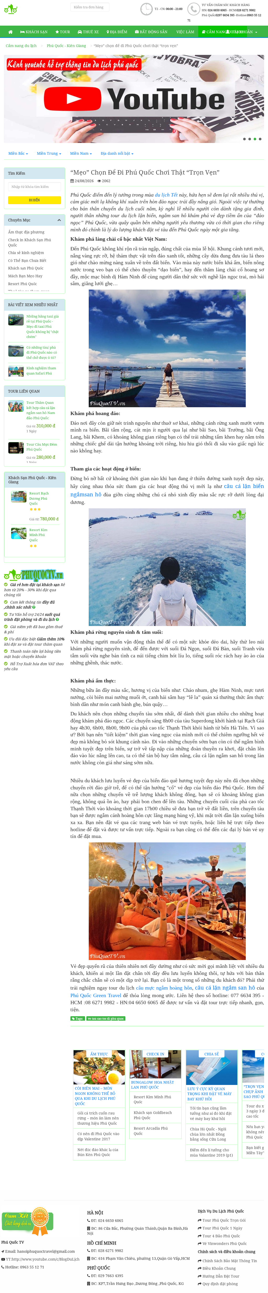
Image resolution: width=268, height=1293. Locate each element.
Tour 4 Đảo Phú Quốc (221, 1235)
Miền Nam (79, 153)
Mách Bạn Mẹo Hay (25, 275)
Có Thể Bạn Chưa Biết (27, 260)
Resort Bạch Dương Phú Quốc (39, 498)
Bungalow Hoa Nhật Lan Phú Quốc (152, 1085)
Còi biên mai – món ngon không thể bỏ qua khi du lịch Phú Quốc (95, 1096)
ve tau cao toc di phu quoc (106, 1018)
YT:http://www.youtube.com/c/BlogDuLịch (42, 1259)
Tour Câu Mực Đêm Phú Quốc (41, 447)
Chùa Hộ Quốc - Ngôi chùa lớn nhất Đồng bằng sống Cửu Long (208, 1134)
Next (255, 101)
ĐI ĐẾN (34, 200)
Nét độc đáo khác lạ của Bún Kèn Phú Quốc (97, 1152)
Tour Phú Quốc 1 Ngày (222, 1228)
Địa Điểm (118, 31)
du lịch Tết (166, 195)
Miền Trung (47, 153)
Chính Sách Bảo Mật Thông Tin (230, 1260)
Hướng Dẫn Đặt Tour (221, 1276)
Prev (13, 101)
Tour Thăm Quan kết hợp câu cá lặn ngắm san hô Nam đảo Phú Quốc (40, 410)
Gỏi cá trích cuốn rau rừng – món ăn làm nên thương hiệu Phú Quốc (98, 1118)
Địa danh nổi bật (115, 153)
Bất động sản (153, 31)
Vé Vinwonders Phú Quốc (225, 1243)
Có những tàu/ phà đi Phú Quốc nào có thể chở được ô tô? (41, 352)
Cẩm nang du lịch (21, 45)
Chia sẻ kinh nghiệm (26, 252)
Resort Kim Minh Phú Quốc (38, 534)
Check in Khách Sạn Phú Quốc (29, 242)
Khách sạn (36, 31)
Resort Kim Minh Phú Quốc (152, 1099)
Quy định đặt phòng (220, 1283)
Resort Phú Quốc (22, 283)
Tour (64, 31)
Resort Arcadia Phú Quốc (151, 1131)
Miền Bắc (16, 153)
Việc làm (184, 31)
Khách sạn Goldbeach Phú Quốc (153, 1115)
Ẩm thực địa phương (26, 231)
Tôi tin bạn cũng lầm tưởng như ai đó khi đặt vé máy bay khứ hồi (211, 1113)
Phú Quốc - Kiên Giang (66, 45)
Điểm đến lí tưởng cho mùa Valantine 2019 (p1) (211, 1152)
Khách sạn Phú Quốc (25, 268)
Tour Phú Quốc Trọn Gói (224, 1220)
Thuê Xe (90, 31)
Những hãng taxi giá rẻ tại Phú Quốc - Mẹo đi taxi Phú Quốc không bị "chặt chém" (42, 326)
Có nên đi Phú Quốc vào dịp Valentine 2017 (98, 1136)
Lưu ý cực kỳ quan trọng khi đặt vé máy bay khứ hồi (209, 1093)
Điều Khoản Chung (219, 1268)
